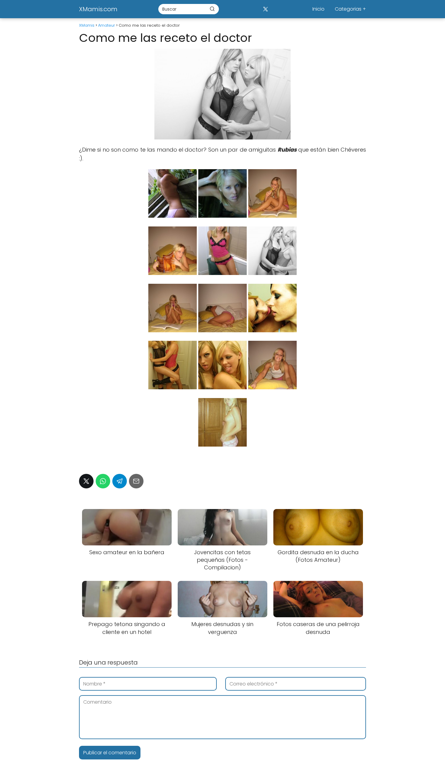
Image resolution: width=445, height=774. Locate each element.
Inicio (318, 8)
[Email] (136, 481)
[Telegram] (119, 481)
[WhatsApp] (103, 481)
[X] (265, 9)
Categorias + (350, 8)
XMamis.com (98, 9)
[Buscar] (212, 9)
